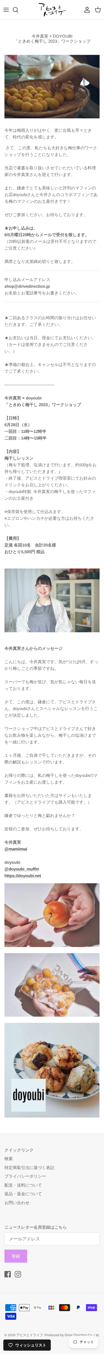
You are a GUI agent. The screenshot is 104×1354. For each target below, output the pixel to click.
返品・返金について (23, 1193)
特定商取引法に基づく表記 (29, 1167)
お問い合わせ (16, 1202)
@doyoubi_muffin (21, 869)
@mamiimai (15, 848)
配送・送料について (23, 1185)
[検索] (18, 10)
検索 (8, 1158)
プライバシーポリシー (25, 1176)
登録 (16, 1256)
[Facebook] (7, 1274)
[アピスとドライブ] (52, 10)
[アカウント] (86, 10)
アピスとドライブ (29, 1335)
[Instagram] (18, 1274)
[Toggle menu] (6, 10)
